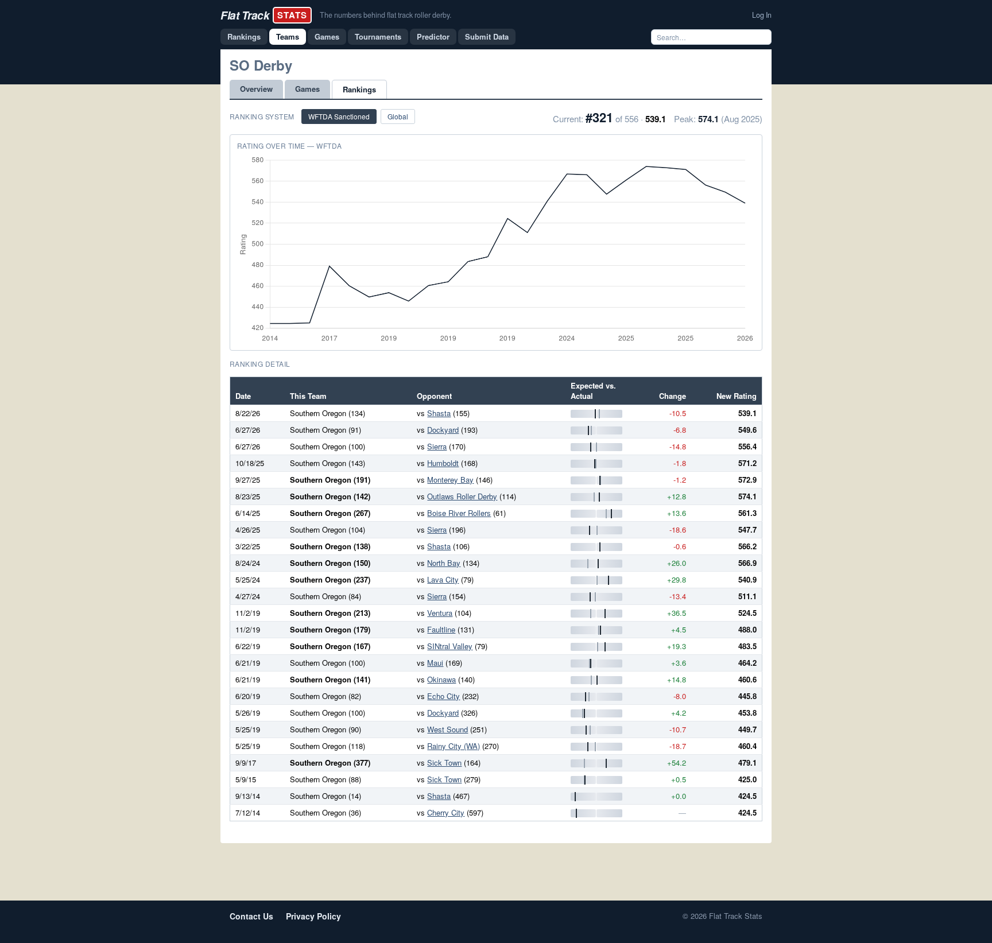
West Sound (447, 729)
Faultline (441, 629)
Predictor (433, 36)
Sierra (437, 446)
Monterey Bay (450, 479)
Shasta (439, 413)
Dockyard (443, 429)
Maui (435, 662)
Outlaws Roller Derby (462, 496)
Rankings (244, 36)
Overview (256, 88)
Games (327, 36)
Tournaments (378, 36)
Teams (287, 36)
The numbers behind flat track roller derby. (385, 15)
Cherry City (445, 812)
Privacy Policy (313, 916)
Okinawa (441, 679)
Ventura (439, 612)
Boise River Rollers (459, 512)
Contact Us (251, 916)
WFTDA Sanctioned (339, 116)
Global (398, 116)
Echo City (443, 695)
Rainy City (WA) (453, 745)
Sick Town (444, 762)
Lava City (443, 579)
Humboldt (443, 462)
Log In (762, 15)
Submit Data (487, 36)
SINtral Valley (449, 646)
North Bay (443, 562)
